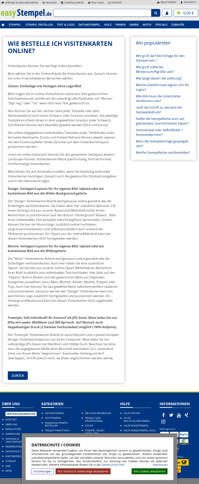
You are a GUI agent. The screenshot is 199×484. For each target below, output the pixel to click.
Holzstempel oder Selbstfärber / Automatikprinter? (159, 132)
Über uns (11, 424)
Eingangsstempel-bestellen (57, 424)
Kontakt (116, 2)
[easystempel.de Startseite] (26, 17)
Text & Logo (66, 24)
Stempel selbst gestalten (95, 432)
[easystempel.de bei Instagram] (163, 421)
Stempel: (15, 24)
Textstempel (53, 418)
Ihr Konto (189, 2)
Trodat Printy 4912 (57, 430)
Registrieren (168, 2)
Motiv (147, 24)
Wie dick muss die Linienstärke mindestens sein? (158, 98)
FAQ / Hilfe (97, 2)
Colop (89, 425)
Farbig (134, 24)
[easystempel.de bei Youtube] (178, 415)
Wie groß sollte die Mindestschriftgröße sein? (155, 69)
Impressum (160, 465)
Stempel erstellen (39, 24)
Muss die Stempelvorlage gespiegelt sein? (162, 143)
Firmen (120, 24)
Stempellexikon (74, 2)
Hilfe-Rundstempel (136, 425)
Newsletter (13, 429)
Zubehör (177, 24)
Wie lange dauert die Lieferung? (159, 78)
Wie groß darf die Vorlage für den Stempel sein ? (160, 58)
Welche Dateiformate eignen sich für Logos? (162, 87)
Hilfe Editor (132, 413)
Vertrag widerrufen (21, 414)
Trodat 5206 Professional (94, 419)
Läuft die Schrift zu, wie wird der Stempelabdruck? (159, 109)
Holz (108, 24)
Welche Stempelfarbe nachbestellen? (163, 152)
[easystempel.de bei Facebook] (163, 415)
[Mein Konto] (167, 13)
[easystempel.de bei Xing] (186, 415)
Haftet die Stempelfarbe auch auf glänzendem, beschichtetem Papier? (162, 121)
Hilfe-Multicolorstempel (137, 419)
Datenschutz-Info (113, 465)
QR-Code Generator (98, 413)
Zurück (18, 375)
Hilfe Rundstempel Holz (140, 430)
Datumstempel (89, 24)
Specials (161, 24)
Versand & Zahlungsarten (21, 2)
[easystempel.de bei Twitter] (171, 415)
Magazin (51, 2)
